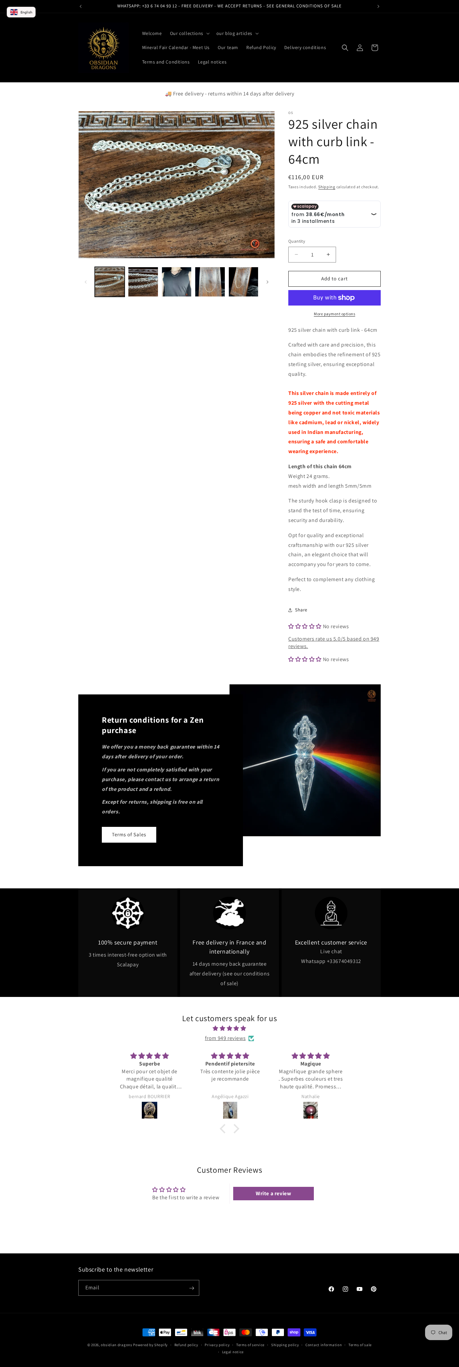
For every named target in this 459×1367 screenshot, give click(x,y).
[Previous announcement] (80, 6)
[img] (229, 1028)
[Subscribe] (191, 1288)
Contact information (323, 1344)
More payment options (334, 313)
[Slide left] (85, 282)
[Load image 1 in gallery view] (110, 282)
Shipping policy (285, 1344)
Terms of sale (360, 1344)
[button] (189, 33)
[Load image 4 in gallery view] (210, 282)
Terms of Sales (129, 835)
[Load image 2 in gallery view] (143, 282)
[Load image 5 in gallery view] (243, 282)
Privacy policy (217, 1344)
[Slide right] (267, 282)
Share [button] (301, 610)
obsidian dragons (116, 1344)
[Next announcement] (378, 6)
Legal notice (233, 1351)
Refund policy (186, 1344)
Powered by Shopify (150, 1344)
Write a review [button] (273, 1193)
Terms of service (250, 1344)
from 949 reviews (225, 1038)
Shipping (326, 186)
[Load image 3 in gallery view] (177, 282)
